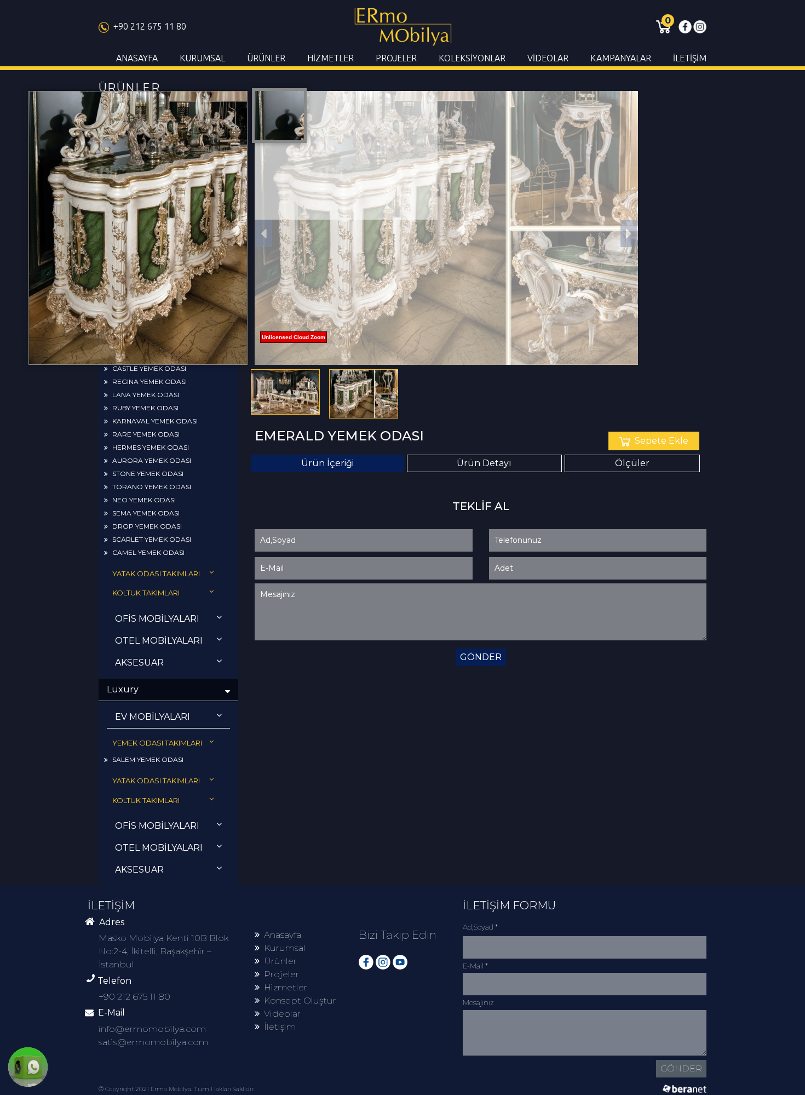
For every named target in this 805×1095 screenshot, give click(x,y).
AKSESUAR (139, 662)
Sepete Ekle (661, 440)
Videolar (282, 1013)
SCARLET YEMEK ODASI (151, 539)
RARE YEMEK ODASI (146, 434)
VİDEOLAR (547, 58)
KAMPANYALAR (620, 58)
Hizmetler (285, 987)
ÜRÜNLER (266, 58)
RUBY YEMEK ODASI (145, 408)
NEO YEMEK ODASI (144, 500)
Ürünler (280, 961)
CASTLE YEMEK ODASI (149, 368)
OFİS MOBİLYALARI (157, 619)
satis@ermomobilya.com (153, 1042)
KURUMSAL (202, 58)
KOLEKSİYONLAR (472, 58)
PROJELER (396, 58)
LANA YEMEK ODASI (145, 395)
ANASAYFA (137, 58)
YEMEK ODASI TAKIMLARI (157, 742)
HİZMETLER (330, 58)
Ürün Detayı (484, 463)
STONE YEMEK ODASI (147, 473)
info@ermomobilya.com (152, 1029)
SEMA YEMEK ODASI (146, 513)
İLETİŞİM (689, 58)
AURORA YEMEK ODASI (151, 460)
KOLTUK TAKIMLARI (146, 592)
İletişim (280, 1027)
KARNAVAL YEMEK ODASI (155, 421)
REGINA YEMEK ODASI (149, 381)
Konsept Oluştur (300, 1000)
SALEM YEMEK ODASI (147, 759)
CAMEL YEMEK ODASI (148, 552)
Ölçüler (632, 463)
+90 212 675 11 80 (149, 26)
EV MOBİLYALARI (152, 717)
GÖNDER (481, 657)
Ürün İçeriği (327, 463)
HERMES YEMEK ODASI (150, 447)
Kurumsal (285, 948)
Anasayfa (282, 935)
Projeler (281, 974)
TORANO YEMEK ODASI (151, 487)
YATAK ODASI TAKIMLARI (156, 573)
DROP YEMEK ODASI (147, 526)
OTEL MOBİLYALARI (159, 640)
